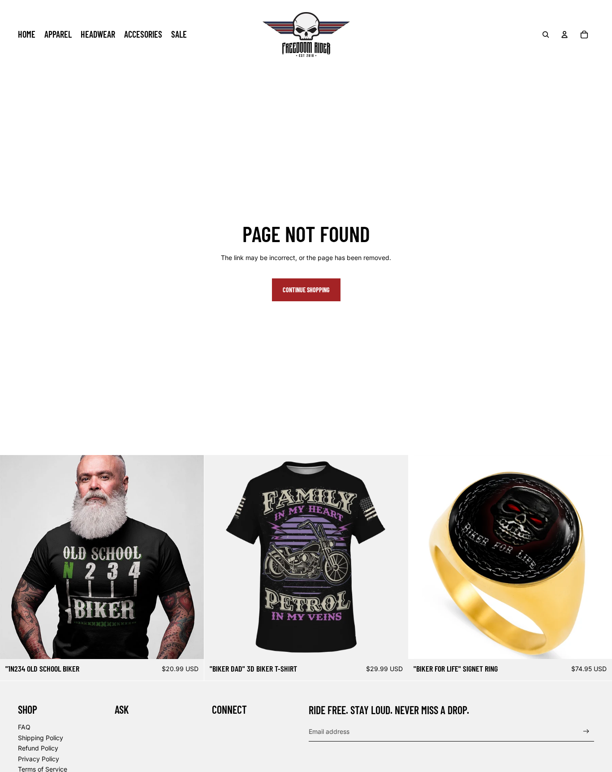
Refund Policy (38, 748)
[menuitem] (26, 34)
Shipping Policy (40, 738)
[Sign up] (586, 731)
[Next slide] (190, 557)
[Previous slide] (13, 557)
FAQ (24, 727)
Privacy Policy (38, 759)
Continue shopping (306, 290)
